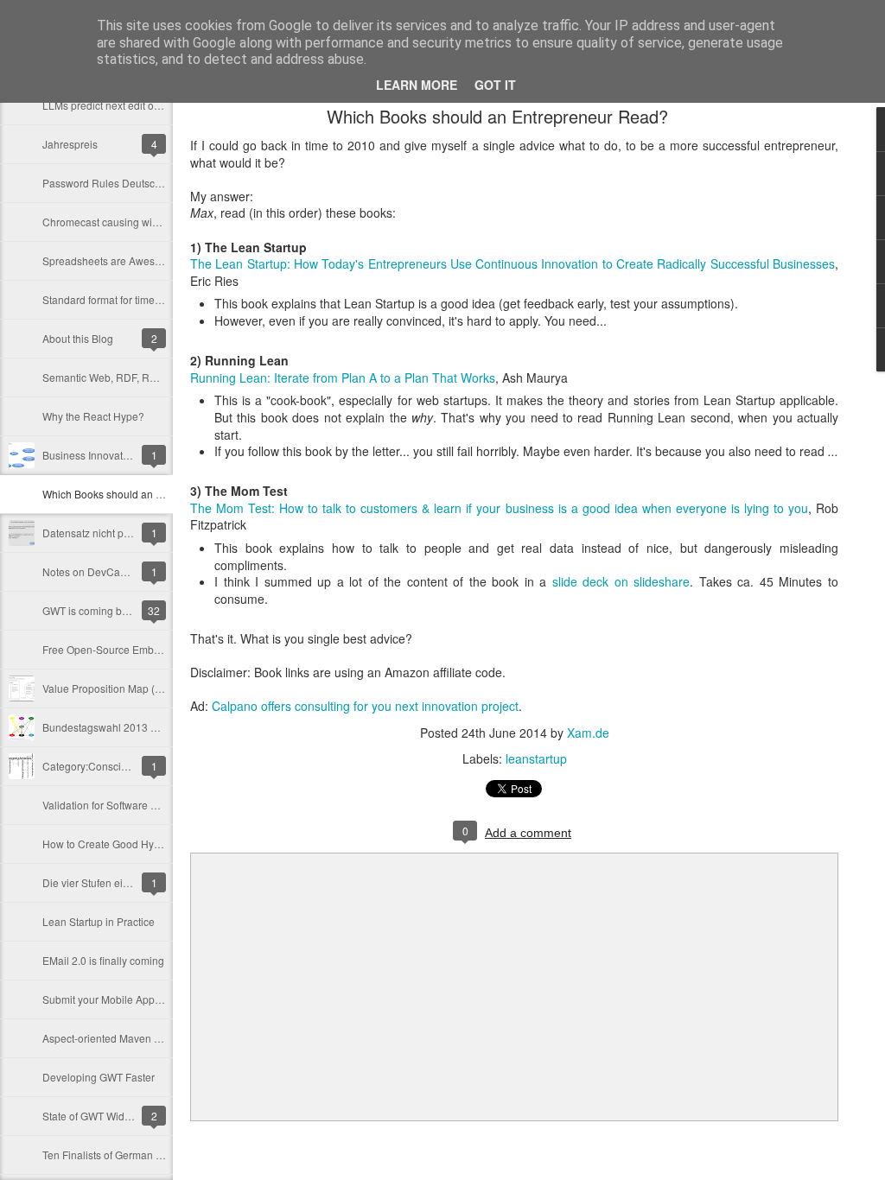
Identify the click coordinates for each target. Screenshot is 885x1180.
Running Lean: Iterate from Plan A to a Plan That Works (342, 377)
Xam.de (588, 732)
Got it (495, 84)
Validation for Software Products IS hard (135, 804)
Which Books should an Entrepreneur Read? (147, 493)
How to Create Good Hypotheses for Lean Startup (158, 843)
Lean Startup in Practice (98, 921)
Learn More (416, 84)
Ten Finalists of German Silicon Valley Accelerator (158, 1154)
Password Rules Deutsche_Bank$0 (125, 182)
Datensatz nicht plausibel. (102, 532)
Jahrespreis (70, 143)
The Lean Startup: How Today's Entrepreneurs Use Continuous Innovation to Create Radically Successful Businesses (512, 263)
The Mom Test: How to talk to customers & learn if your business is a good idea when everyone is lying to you (499, 508)
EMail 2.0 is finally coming (103, 960)
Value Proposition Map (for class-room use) (143, 688)
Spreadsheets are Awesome (108, 260)
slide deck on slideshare (621, 581)
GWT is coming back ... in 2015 (114, 610)
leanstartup (536, 758)
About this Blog (77, 338)
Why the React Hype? (93, 416)
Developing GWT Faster (98, 1076)
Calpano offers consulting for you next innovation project (365, 705)
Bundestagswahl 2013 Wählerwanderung (140, 727)
